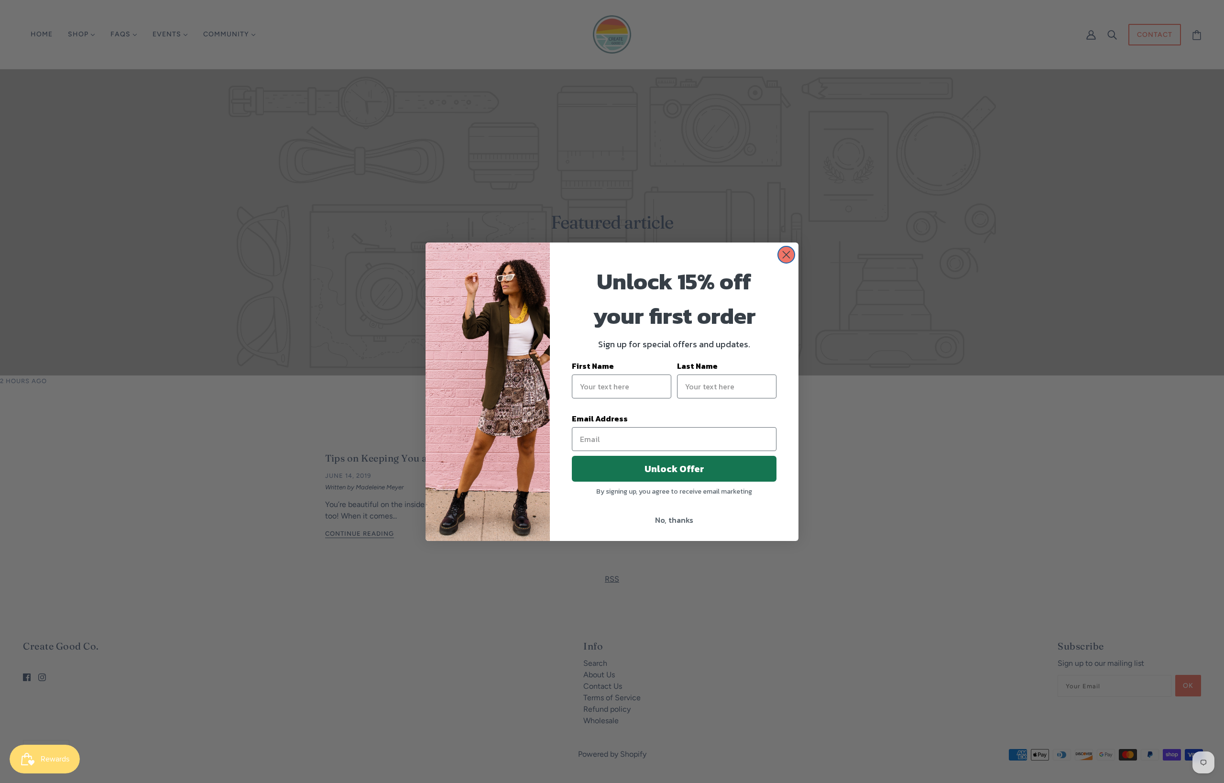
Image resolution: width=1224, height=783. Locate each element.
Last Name (697, 366)
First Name (593, 366)
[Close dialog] (786, 254)
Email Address (600, 418)
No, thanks (674, 520)
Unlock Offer (674, 469)
